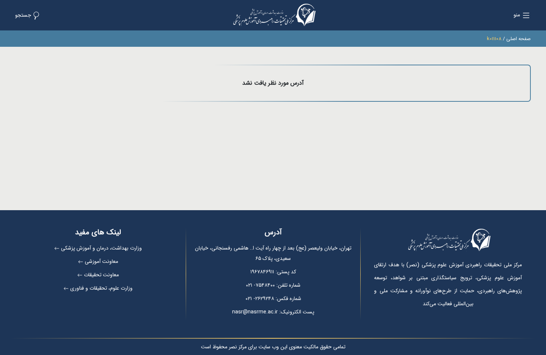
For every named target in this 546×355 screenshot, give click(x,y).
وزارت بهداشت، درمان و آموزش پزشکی (101, 248)
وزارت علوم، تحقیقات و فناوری (101, 288)
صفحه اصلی (518, 39)
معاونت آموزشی (101, 261)
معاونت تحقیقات (101, 275)
